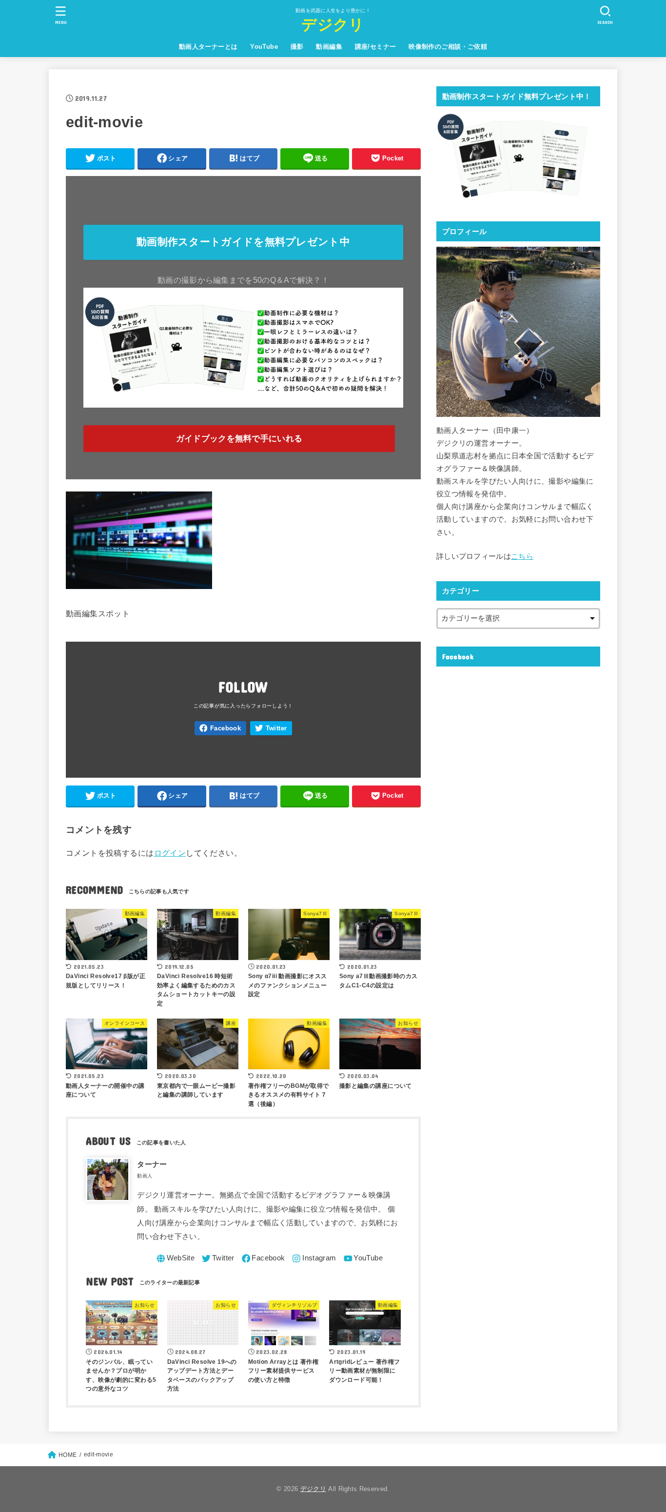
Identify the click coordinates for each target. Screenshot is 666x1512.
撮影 (297, 46)
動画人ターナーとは (208, 46)
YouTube (264, 46)
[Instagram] (313, 1258)
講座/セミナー (375, 46)
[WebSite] (174, 1258)
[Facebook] (220, 728)
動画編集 (329, 46)
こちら (522, 556)
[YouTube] (362, 1258)
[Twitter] (271, 728)
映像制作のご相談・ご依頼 (448, 46)
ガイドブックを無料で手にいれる (239, 438)
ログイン (170, 852)
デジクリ (332, 24)
